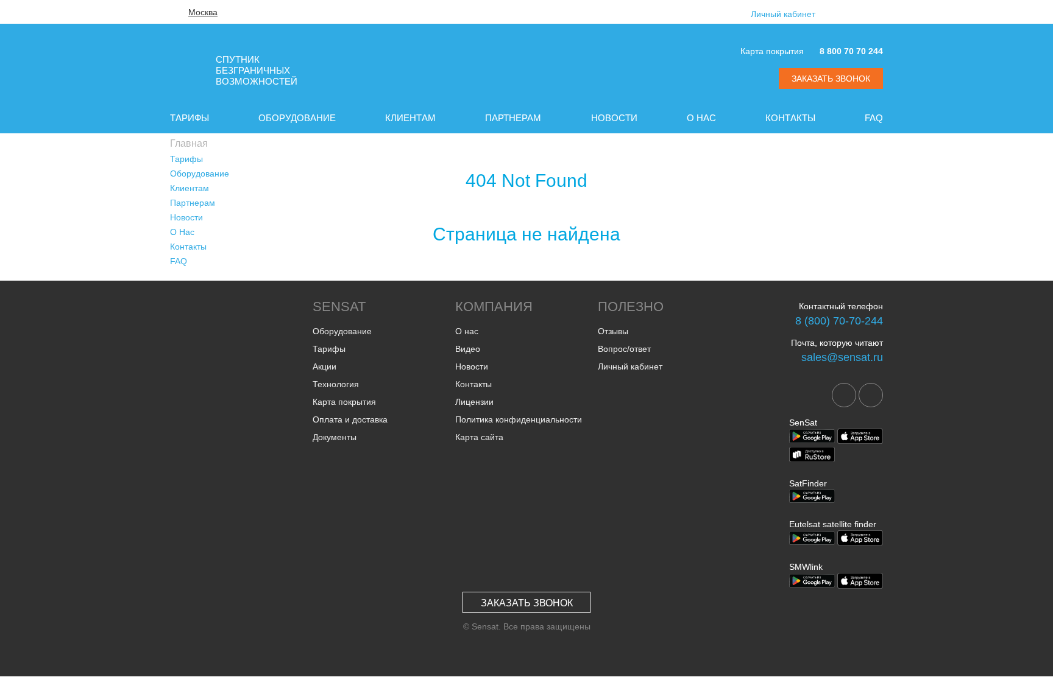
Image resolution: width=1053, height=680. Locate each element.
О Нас (701, 118)
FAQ (874, 118)
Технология (336, 384)
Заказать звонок (527, 603)
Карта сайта (479, 437)
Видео (467, 349)
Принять (835, 660)
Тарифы (189, 118)
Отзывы (613, 331)
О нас (466, 331)
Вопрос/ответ (624, 349)
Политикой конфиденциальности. (358, 666)
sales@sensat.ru (842, 357)
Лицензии (474, 402)
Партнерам (513, 118)
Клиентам (410, 118)
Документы (334, 437)
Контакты (790, 118)
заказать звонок (831, 78)
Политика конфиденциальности (518, 419)
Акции (324, 366)
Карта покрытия (772, 51)
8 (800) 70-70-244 (839, 321)
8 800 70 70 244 (851, 51)
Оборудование (297, 118)
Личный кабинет (783, 14)
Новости (614, 118)
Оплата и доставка (350, 419)
